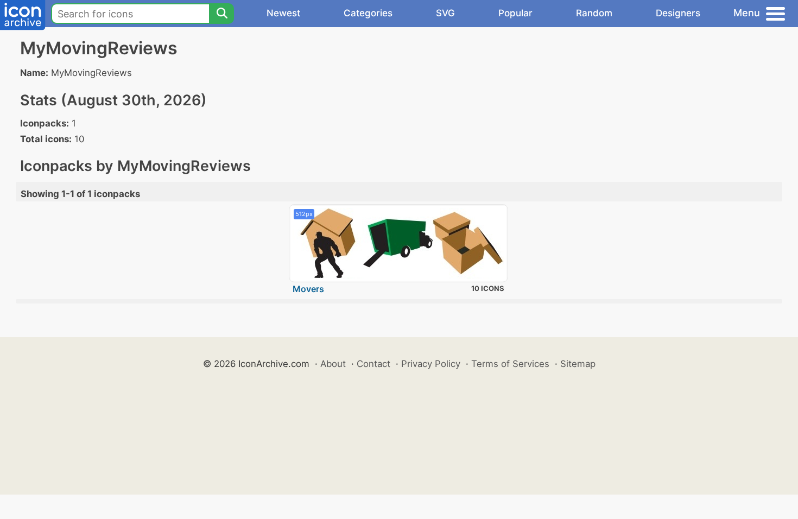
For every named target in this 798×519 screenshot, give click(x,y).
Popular (515, 13)
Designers (678, 13)
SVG (445, 13)
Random (594, 13)
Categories (368, 13)
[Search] (221, 13)
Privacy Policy (430, 363)
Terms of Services (510, 363)
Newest (283, 13)
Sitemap (578, 363)
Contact (373, 363)
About (333, 363)
